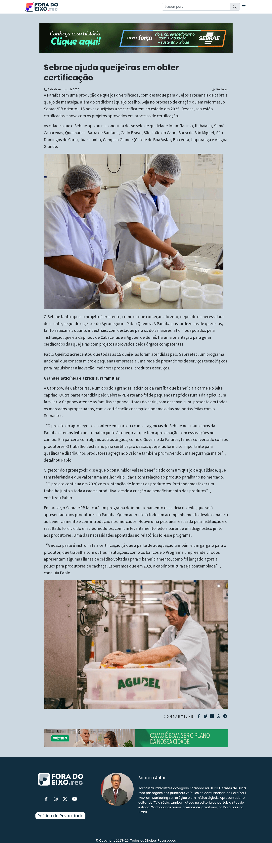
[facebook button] (46, 799)
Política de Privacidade (60, 816)
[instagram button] (56, 799)
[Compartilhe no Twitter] (206, 716)
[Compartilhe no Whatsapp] (219, 716)
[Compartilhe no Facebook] (199, 716)
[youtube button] (74, 799)
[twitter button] (65, 799)
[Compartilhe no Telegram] (225, 716)
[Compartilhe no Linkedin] (212, 716)
